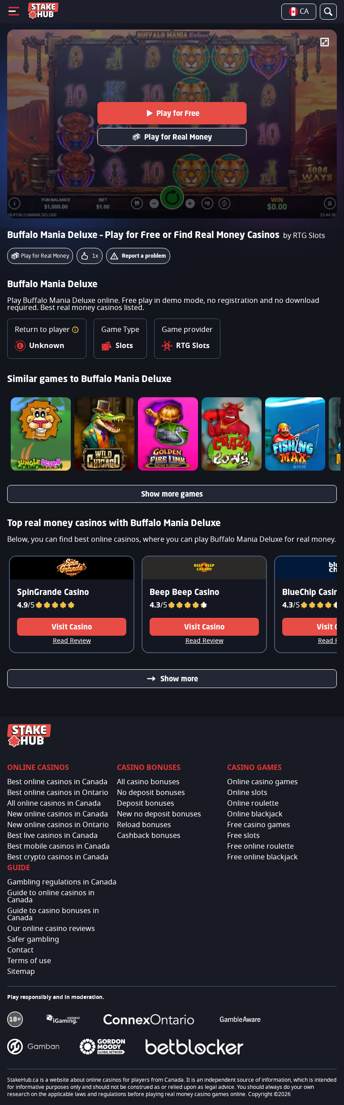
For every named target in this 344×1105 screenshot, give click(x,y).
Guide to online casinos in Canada (51, 896)
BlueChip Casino (313, 591)
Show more (179, 679)
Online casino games (262, 782)
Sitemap (21, 971)
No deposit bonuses (151, 792)
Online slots (247, 792)
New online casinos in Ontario (58, 825)
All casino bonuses (148, 782)
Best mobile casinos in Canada (58, 846)
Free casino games (258, 825)
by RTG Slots (304, 235)
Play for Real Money (178, 137)
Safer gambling (33, 939)
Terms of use (29, 961)
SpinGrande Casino (53, 591)
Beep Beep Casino (184, 591)
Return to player (43, 329)
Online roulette (253, 803)
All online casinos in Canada (54, 803)
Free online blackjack (262, 857)
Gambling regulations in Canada (61, 882)
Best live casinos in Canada (52, 835)
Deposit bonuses (145, 803)
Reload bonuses (144, 825)
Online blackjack (255, 814)
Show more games (172, 494)
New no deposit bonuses (159, 814)
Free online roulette (260, 846)
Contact (20, 950)
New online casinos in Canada (57, 814)
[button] (75, 329)
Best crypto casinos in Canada (57, 857)
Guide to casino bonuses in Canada (53, 914)
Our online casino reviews (51, 928)
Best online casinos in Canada (57, 782)
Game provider (187, 329)
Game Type (120, 329)
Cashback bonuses (149, 835)
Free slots (243, 835)
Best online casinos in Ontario (57, 792)
